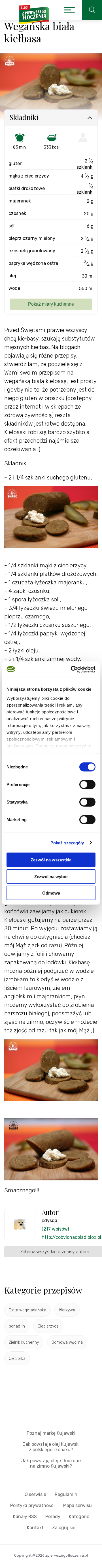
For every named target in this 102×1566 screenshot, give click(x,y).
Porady (52, 1516)
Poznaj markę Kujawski (51, 1433)
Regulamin (66, 1494)
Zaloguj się (63, 1527)
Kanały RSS (25, 1516)
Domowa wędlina (67, 1342)
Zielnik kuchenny (24, 1342)
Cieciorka (17, 1358)
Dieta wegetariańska (27, 1310)
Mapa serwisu (77, 1505)
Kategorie (79, 1516)
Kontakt (35, 1527)
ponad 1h (17, 1326)
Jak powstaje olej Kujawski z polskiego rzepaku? (51, 1447)
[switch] (87, 784)
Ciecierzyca (48, 1326)
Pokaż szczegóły (67, 842)
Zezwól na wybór (51, 876)
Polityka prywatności (32, 1505)
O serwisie (35, 1494)
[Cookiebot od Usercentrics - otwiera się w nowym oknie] (71, 669)
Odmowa (51, 893)
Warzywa (67, 1310)
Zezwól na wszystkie (51, 859)
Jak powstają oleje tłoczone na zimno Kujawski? (51, 1463)
